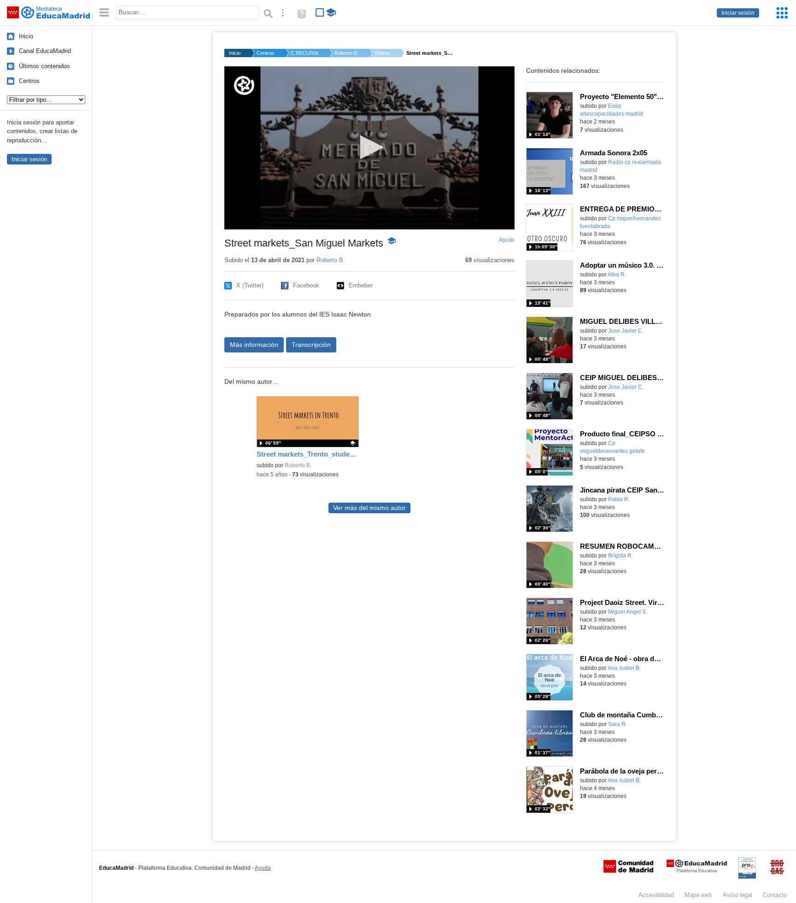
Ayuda (263, 868)
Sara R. (617, 724)
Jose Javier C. (626, 331)
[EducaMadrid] (697, 870)
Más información (254, 344)
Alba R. (617, 274)
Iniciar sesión (738, 13)
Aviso (737, 894)
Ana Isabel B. (624, 668)
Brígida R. (620, 555)
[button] (369, 147)
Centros (29, 80)
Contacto (775, 894)
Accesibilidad (656, 894)
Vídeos (382, 53)
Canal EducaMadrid (45, 50)
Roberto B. (346, 53)
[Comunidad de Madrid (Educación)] (628, 870)
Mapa (698, 894)
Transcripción (311, 344)
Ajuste (507, 240)
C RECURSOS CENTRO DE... (304, 53)
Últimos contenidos (44, 66)
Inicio (26, 36)
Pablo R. (619, 499)
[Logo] (244, 85)
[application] (369, 147)
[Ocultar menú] (104, 13)
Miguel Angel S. (627, 612)
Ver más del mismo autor (369, 507)
